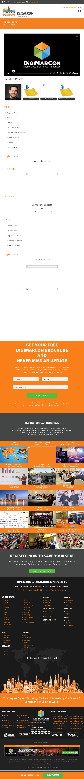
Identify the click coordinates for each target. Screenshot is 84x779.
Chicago (6, 607)
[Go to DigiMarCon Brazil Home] (9, 11)
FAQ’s (6, 728)
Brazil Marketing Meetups (76, 721)
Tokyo (5, 642)
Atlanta (6, 600)
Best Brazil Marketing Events (60, 721)
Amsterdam (69, 600)
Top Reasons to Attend (16, 132)
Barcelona (69, 602)
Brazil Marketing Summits (76, 726)
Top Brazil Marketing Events (60, 723)
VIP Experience (13, 137)
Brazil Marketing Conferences (60, 726)
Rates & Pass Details (26, 718)
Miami (26, 600)
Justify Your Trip (13, 142)
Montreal (48, 600)
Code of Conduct (42, 767)
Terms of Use (12, 226)
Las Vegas (7, 622)
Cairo (67, 620)
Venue (9, 123)
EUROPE (67, 597)
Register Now (12, 113)
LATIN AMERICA (48, 608)
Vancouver (48, 605)
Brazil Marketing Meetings (76, 719)
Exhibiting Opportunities (27, 725)
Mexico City (48, 611)
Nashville (27, 602)
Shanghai (6, 638)
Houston (6, 620)
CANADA (46, 597)
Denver (6, 612)
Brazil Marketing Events (60, 716)
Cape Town (69, 623)
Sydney (6, 654)
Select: (17, 586)
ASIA (3, 632)
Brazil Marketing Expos (60, 728)
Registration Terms (14, 235)
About (9, 118)
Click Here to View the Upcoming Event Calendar (42, 590)
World (26, 647)
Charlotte (6, 605)
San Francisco (28, 617)
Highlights (9, 168)
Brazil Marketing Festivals (76, 716)
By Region (64, 586)
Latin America (28, 645)
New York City (28, 605)
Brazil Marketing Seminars (76, 723)
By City (39, 586)
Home (6, 25)
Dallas (5, 610)
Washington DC (29, 622)
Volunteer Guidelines (15, 240)
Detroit (6, 615)
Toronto (47, 602)
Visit (6, 106)
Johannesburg (70, 625)
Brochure (9, 196)
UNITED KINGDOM (49, 620)
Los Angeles (7, 625)
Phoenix (26, 612)
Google (50, 212)
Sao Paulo (48, 616)
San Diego (27, 615)
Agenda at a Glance (10, 718)
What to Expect (9, 720)
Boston (6, 602)
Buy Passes (23, 715)
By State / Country (51, 586)
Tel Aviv (68, 614)
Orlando (27, 607)
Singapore (7, 640)
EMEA (26, 642)
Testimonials (12, 147)
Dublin (68, 605)
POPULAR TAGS (58, 712)
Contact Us (22, 728)
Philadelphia (28, 610)
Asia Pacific (27, 638)
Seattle (26, 620)
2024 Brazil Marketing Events (60, 719)
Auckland (6, 649)
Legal (7, 219)
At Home (27, 640)
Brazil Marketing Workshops (76, 728)
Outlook (42, 212)
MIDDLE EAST (68, 608)
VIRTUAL (25, 632)
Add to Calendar (34, 2)
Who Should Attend (14, 127)
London (47, 623)
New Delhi (7, 635)
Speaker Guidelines (14, 245)
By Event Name (28, 586)
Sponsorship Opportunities (28, 723)
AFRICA (66, 617)
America (27, 635)
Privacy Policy (12, 230)
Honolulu (6, 617)
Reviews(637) (71, 7)
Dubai (68, 611)
